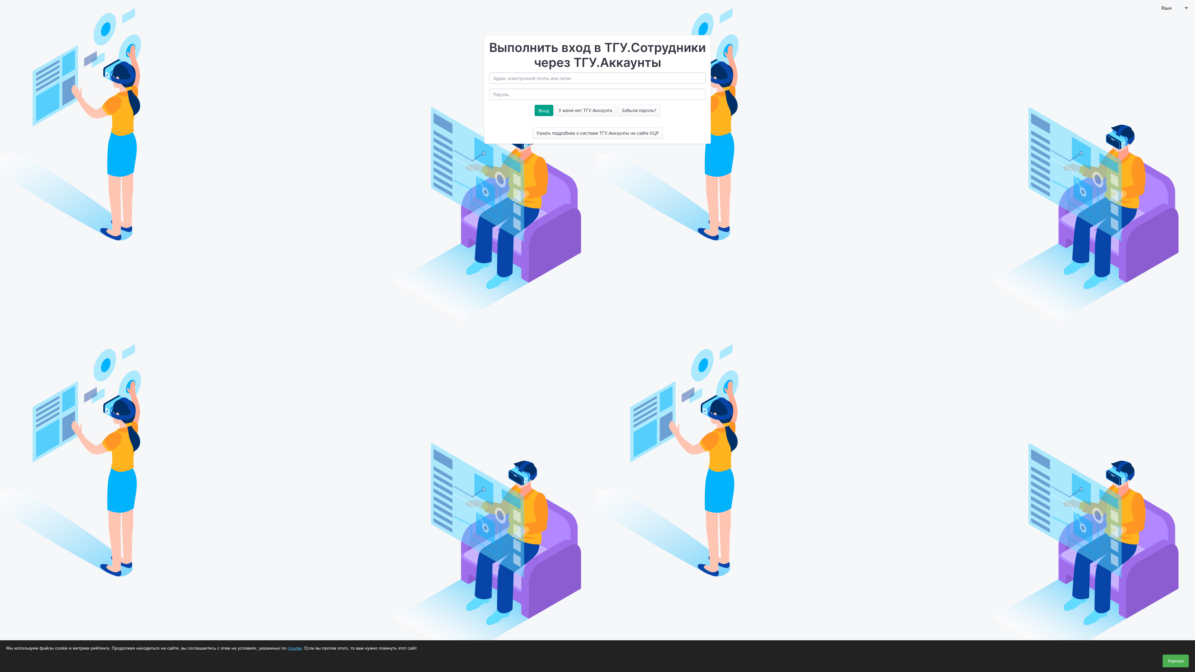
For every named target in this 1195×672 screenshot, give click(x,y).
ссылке (295, 648)
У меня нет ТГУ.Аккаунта (585, 110)
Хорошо (1176, 660)
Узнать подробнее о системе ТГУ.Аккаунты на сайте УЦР (598, 133)
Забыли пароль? (638, 110)
